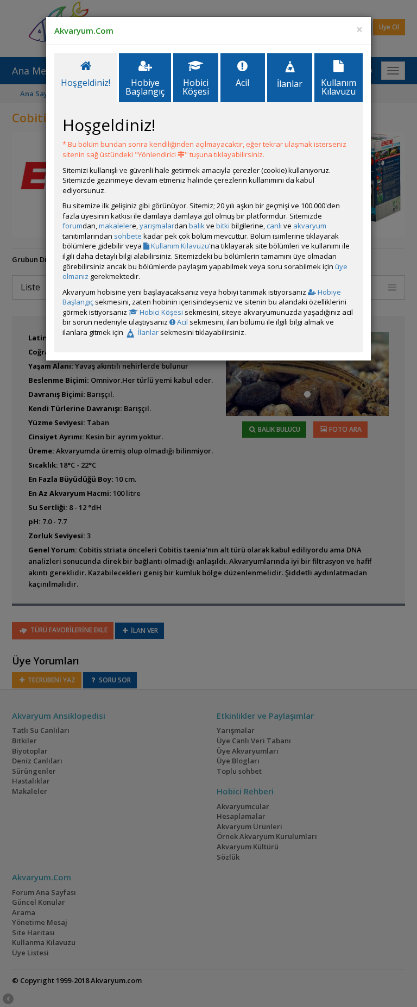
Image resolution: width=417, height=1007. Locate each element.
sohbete (128, 236)
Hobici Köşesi (160, 312)
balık (197, 226)
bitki (223, 226)
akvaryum (309, 226)
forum (72, 226)
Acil (181, 322)
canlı (274, 226)
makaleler (115, 226)
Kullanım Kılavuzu (179, 246)
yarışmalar (157, 226)
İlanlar (147, 332)
